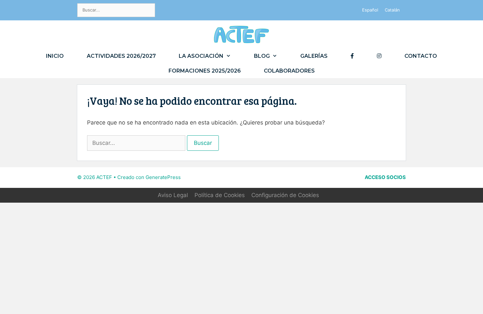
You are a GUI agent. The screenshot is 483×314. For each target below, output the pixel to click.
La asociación (201, 56)
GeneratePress (163, 177)
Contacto (420, 56)
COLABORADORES (289, 71)
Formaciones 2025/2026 (205, 71)
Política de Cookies (220, 195)
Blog (262, 56)
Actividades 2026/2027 (121, 56)
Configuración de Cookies (285, 195)
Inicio (55, 56)
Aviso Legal (173, 195)
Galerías (314, 56)
